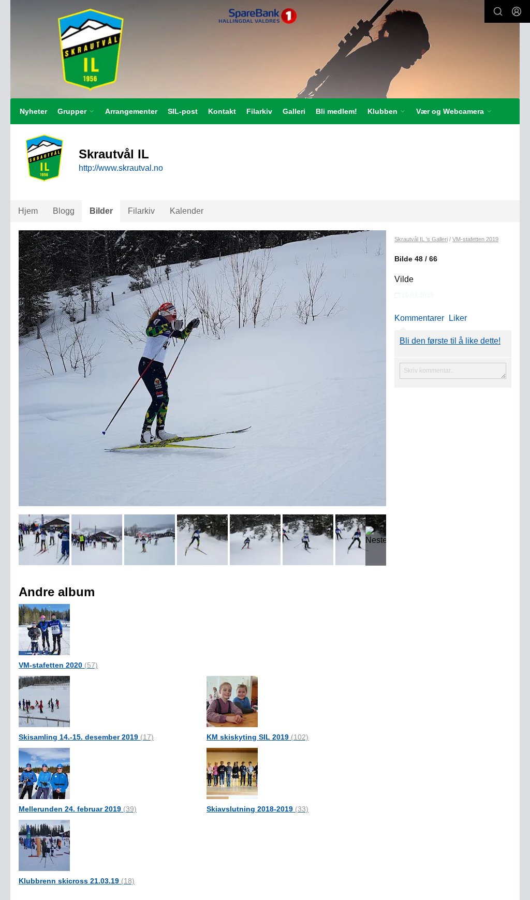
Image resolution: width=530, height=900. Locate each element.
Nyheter (33, 111)
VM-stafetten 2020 (58, 665)
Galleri (294, 111)
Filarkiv (259, 111)
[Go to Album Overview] (44, 629)
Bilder (101, 210)
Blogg (64, 210)
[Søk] (498, 11)
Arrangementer (131, 111)
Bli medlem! (336, 111)
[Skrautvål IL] (265, 49)
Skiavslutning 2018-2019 (257, 809)
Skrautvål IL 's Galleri (421, 239)
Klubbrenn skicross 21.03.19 (77, 881)
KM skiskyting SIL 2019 (257, 737)
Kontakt (222, 111)
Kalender (186, 210)
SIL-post (183, 111)
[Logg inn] (516, 11)
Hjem (28, 210)
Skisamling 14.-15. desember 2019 (86, 737)
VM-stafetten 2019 (475, 239)
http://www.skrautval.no (121, 168)
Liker (458, 318)
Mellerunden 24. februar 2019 (78, 809)
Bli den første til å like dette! (450, 340)
